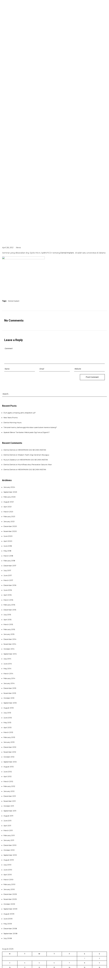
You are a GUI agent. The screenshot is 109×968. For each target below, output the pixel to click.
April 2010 (8, 875)
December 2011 (10, 796)
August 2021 (9, 502)
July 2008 (8, 938)
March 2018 (8, 556)
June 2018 (8, 546)
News (18, 247)
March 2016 (8, 600)
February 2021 (9, 517)
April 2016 (7, 595)
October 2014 (9, 649)
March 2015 (8, 624)
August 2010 (9, 860)
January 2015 (9, 634)
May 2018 (7, 551)
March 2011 (8, 830)
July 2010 (7, 865)
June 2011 (7, 821)
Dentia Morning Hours (12, 423)
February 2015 (9, 629)
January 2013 (9, 742)
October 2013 (9, 698)
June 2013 (8, 718)
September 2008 (10, 934)
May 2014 (7, 669)
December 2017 (10, 566)
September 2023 (10, 492)
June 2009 (8, 919)
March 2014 (8, 674)
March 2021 (8, 512)
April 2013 (7, 728)
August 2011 (8, 816)
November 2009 (10, 899)
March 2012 (8, 781)
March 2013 (8, 732)
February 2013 (9, 737)
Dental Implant (67, 253)
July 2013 (7, 713)
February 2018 (9, 561)
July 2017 (7, 570)
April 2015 (7, 620)
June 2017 (8, 575)
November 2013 (10, 693)
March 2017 (8, 580)
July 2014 (7, 659)
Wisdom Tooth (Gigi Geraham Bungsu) (33, 455)
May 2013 (7, 723)
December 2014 (10, 639)
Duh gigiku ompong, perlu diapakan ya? (20, 413)
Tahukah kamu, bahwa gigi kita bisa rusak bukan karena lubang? (30, 427)
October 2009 (9, 904)
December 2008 (10, 929)
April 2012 (7, 777)
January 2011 (9, 840)
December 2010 (10, 845)
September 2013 (10, 703)
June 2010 (8, 870)
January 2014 (9, 683)
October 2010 (9, 850)
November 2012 (10, 752)
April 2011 (7, 826)
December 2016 (10, 585)
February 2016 (9, 605)
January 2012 (9, 791)
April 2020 (8, 541)
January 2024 (9, 487)
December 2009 (10, 894)
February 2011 (9, 835)
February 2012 (9, 786)
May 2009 (8, 924)
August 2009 (9, 914)
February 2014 (9, 678)
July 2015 (7, 615)
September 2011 (10, 811)
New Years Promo (11, 418)
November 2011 (10, 801)
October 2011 (9, 806)
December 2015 (10, 610)
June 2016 (8, 590)
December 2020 (10, 526)
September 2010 (10, 855)
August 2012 (9, 767)
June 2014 (8, 664)
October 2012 (9, 757)
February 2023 (9, 497)
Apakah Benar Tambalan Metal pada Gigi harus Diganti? (27, 432)
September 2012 (10, 762)
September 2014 (10, 654)
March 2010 (8, 880)
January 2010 (9, 889)
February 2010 (9, 884)
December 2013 (10, 688)
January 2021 (9, 522)
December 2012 (10, 747)
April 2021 (7, 507)
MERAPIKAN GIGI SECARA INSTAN (32, 450)
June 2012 (8, 772)
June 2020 (8, 536)
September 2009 (10, 909)
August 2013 (9, 708)
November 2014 (10, 644)
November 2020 (10, 531)
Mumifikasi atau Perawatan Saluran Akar (35, 465)
